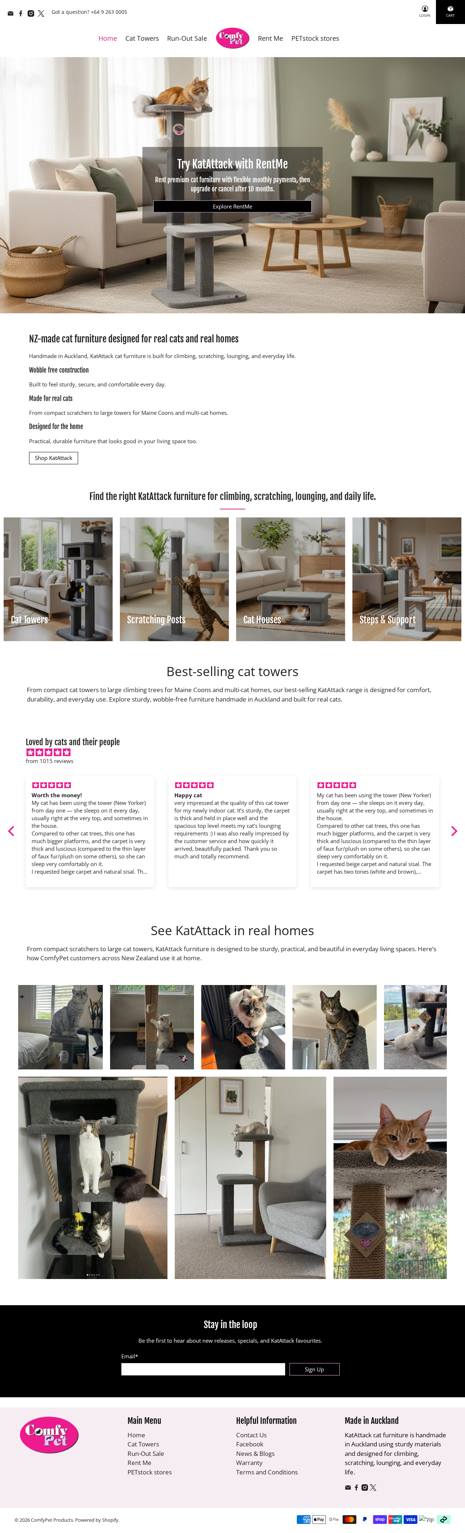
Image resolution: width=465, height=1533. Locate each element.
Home (107, 38)
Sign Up (314, 1369)
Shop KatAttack (53, 457)
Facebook (249, 1444)
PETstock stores (315, 38)
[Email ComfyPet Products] (12, 14)
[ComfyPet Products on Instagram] (33, 14)
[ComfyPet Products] (232, 38)
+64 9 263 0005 (109, 11)
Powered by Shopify (96, 1520)
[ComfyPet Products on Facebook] (22, 14)
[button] (13, 831)
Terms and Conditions (267, 1472)
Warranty (249, 1462)
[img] (236, 752)
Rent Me (270, 38)
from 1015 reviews (49, 760)
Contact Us (251, 1435)
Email (129, 1356)
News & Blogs (255, 1453)
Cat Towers (142, 38)
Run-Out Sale (187, 38)
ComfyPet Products (52, 1520)
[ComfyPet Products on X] (43, 14)
